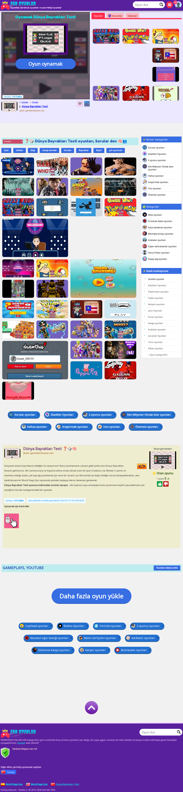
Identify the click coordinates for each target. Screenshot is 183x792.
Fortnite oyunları (110, 626)
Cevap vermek (49, 150)
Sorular (67, 150)
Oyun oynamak (46, 63)
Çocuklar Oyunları (157, 335)
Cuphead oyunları (36, 626)
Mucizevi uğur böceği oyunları (49, 638)
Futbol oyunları (155, 298)
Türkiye (10, 772)
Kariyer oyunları (95, 650)
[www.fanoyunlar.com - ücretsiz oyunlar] (19, 733)
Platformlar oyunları (158, 291)
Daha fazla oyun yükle (91, 596)
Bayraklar (84, 150)
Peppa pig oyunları (157, 259)
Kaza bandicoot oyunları (160, 227)
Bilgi (33, 150)
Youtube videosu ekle (167, 567)
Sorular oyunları (156, 147)
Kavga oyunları (155, 323)
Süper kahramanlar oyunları (162, 246)
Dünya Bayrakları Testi (67, 784)
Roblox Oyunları (74, 626)
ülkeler (19, 150)
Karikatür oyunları (143, 638)
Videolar (132, 15)
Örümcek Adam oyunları (160, 221)
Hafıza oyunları (156, 175)
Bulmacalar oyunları (134, 650)
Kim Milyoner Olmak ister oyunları (160, 168)
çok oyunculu (115, 150)
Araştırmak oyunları (158, 182)
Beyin (99, 150)
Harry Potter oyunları (159, 252)
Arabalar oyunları (157, 240)
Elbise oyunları (155, 348)
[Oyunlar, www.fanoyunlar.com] (19, 5)
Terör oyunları (155, 342)
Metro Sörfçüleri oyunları (100, 638)
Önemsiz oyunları (157, 194)
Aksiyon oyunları (156, 304)
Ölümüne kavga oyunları (54, 650)
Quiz (6, 150)
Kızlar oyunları (155, 316)
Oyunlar (98, 15)
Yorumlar (115, 15)
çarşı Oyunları (155, 310)
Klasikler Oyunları (157, 153)
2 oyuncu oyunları (157, 160)
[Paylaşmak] (87, 103)
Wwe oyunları (155, 214)
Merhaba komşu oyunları (160, 233)
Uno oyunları (154, 188)
